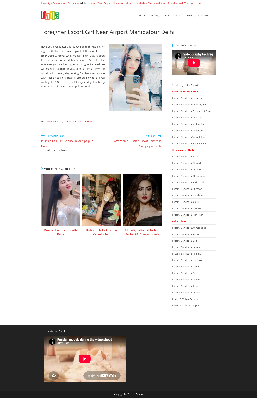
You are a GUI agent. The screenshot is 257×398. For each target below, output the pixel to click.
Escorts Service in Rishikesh (187, 214)
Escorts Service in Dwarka (186, 117)
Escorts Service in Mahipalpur (189, 124)
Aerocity (51, 121)
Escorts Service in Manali (186, 266)
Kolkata (143, 3)
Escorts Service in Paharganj (188, 130)
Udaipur (197, 3)
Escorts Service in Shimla (186, 279)
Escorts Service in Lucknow (187, 260)
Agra (49, 3)
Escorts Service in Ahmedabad (189, 227)
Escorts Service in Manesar (187, 208)
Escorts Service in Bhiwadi (187, 162)
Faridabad (91, 3)
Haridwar (118, 3)
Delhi (59, 121)
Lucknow (153, 3)
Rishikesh (178, 3)
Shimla (188, 3)
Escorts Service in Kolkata (186, 253)
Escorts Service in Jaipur (185, 201)
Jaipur (135, 3)
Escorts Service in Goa (184, 240)
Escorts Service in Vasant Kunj (189, 137)
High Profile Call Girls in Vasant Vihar (101, 232)
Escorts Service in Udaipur (187, 292)
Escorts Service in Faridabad (188, 182)
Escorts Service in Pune (185, 273)
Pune (170, 3)
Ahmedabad (60, 3)
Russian (89, 121)
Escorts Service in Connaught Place (192, 111)
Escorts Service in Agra (185, 156)
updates (62, 150)
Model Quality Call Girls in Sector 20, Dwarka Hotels (142, 232)
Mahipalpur (69, 121)
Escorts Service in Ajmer (185, 234)
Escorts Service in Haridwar (187, 195)
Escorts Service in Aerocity (187, 98)
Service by (185, 85)
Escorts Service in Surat (185, 286)
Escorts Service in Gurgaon (187, 188)
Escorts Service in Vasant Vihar (189, 143)
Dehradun (73, 3)
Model (80, 121)
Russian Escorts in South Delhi (60, 232)
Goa (100, 3)
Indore (128, 3)
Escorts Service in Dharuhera (188, 175)
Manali (162, 3)
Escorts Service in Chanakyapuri (190, 104)
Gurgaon (108, 3)
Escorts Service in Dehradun (188, 169)
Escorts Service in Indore (186, 247)
